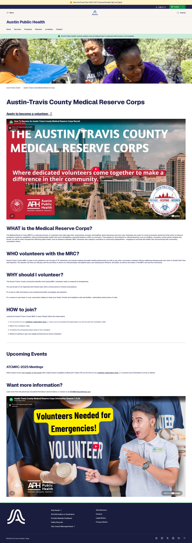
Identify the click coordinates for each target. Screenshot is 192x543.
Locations (49, 29)
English (176, 7)
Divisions (38, 29)
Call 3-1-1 (162, 7)
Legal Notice (101, 518)
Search (183, 13)
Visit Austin (55, 510)
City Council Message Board (62, 526)
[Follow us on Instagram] (162, 538)
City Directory (101, 510)
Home (8, 29)
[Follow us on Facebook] (156, 538)
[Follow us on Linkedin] (173, 538)
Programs (28, 29)
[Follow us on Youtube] (179, 538)
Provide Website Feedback (61, 518)
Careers (99, 514)
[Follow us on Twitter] (167, 538)
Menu (12, 13)
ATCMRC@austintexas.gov (80, 392)
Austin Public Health (13, 88)
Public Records (57, 522)
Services (17, 29)
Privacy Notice (102, 522)
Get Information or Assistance (62, 514)
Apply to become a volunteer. (27, 114)
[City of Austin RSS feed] (184, 538)
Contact (59, 29)
